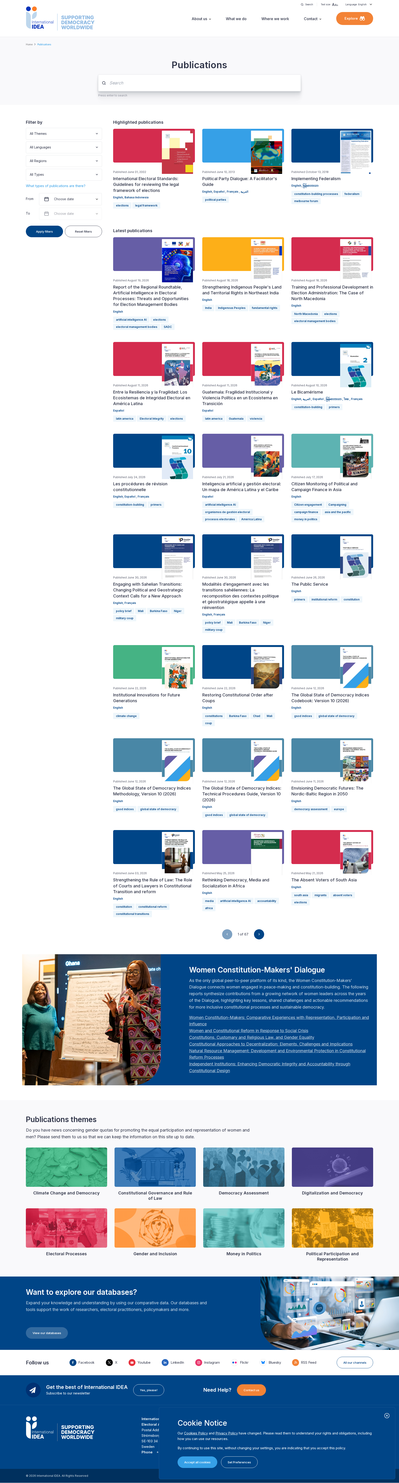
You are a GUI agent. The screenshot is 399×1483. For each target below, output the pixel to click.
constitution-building (308, 407)
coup (208, 723)
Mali (140, 611)
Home (29, 44)
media (209, 901)
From (29, 199)
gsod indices (303, 716)
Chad (256, 716)
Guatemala (236, 418)
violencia (256, 418)
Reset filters (83, 231)
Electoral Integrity (152, 418)
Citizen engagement (308, 504)
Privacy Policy (226, 1433)
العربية (244, 191)
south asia (301, 895)
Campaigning (337, 504)
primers (334, 407)
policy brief (123, 611)
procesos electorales (220, 519)
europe (339, 809)
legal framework (146, 205)
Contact (310, 18)
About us (199, 18)
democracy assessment (310, 809)
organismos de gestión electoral (227, 512)
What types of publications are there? (55, 186)
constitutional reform (152, 906)
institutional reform (324, 599)
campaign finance (306, 512)
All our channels (354, 1362)
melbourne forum (306, 201)
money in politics (305, 519)
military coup (124, 618)
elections (122, 205)
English (118, 197)
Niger (177, 611)
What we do (236, 18)
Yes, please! (148, 1390)
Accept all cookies (197, 1462)
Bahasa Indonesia (136, 197)
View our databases (47, 1333)
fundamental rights (264, 308)
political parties (215, 199)
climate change (126, 716)
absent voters (342, 895)
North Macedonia (306, 314)
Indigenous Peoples (231, 308)
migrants (320, 895)
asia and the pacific (338, 512)
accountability (266, 901)
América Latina (251, 519)
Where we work (275, 18)
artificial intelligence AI (131, 319)
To (28, 213)
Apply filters (44, 231)
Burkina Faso (158, 611)
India (208, 308)
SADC (168, 327)
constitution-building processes (316, 194)
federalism (352, 194)
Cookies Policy (196, 1433)
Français (233, 191)
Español (219, 191)
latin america (124, 418)
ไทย (346, 399)
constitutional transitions (132, 914)
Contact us (251, 1390)
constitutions (214, 716)
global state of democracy (336, 716)
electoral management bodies (136, 327)
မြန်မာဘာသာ (310, 185)
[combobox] (30, 134)
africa (209, 908)
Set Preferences (239, 1462)
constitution (352, 599)
